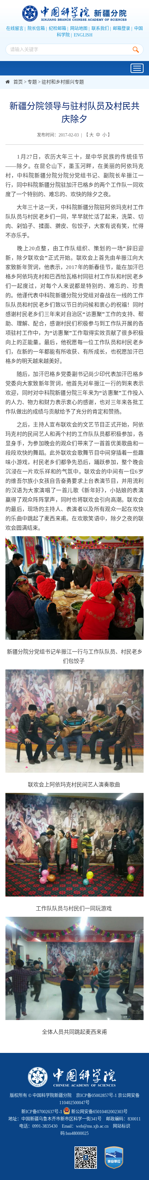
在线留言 (15, 28)
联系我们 (100, 28)
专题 (32, 81)
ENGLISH (83, 35)
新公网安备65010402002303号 (99, 1111)
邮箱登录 (121, 28)
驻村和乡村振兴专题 (63, 81)
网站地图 (79, 28)
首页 (18, 81)
